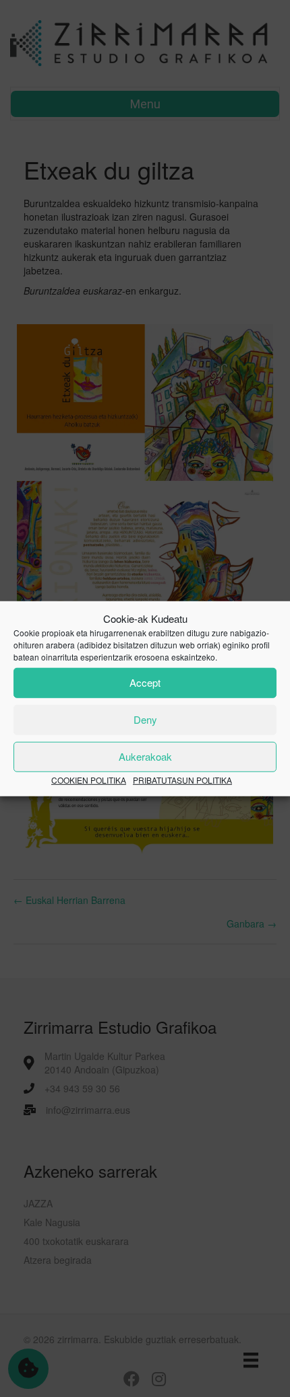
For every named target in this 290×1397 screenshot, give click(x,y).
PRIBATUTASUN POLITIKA (182, 780)
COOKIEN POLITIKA (88, 780)
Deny (145, 719)
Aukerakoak (145, 756)
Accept (145, 682)
